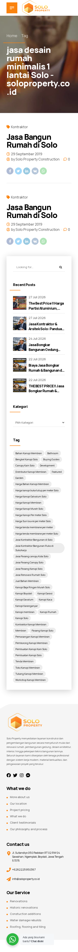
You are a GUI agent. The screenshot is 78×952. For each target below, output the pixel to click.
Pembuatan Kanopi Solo (28, 655)
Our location (18, 803)
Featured (57, 471)
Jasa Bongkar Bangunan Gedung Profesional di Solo (44, 349)
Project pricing (20, 810)
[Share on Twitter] (18, 170)
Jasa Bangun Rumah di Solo (31, 140)
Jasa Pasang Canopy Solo (29, 562)
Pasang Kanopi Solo (42, 630)
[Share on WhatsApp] (43, 170)
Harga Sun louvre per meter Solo (33, 521)
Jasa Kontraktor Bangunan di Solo (33, 539)
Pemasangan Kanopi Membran (32, 636)
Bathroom (52, 453)
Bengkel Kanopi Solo (26, 459)
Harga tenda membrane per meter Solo (36, 533)
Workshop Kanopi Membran (30, 679)
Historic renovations (24, 907)
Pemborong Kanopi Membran (31, 643)
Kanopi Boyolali (23, 593)
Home (11, 35)
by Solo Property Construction (35, 159)
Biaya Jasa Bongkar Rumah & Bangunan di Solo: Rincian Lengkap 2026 (46, 372)
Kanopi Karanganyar (26, 605)
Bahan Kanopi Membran (28, 453)
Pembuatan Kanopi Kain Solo (31, 649)
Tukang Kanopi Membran (29, 673)
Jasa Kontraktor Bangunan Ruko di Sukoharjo (34, 548)
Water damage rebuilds (25, 920)
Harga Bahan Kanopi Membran (32, 484)
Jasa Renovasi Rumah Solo (30, 574)
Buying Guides (51, 459)
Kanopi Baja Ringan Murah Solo (32, 587)
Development (47, 465)
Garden (19, 477)
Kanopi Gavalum (24, 599)
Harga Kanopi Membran (28, 502)
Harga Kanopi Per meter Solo (31, 515)
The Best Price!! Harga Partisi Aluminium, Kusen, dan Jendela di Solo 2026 (46, 310)
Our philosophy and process (28, 829)
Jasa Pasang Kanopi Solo (28, 568)
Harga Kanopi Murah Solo (29, 508)
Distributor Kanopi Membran (30, 471)
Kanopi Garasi (44, 593)
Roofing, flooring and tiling (28, 927)
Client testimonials (23, 822)
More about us (19, 797)
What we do (18, 816)
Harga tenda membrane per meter (34, 527)
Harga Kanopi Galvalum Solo (30, 496)
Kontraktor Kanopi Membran (30, 624)
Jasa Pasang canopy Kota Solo (31, 556)
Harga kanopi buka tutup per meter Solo (36, 490)
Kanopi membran (24, 612)
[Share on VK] (35, 170)
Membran (20, 630)
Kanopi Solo (21, 618)
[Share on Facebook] (9, 170)
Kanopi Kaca (45, 599)
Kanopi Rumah (48, 612)
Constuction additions (25, 914)
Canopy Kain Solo (24, 465)
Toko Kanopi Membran (27, 667)
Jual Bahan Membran (27, 581)
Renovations (18, 901)
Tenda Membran (24, 661)
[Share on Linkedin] (26, 170)
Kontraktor (19, 126)
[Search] (60, 267)
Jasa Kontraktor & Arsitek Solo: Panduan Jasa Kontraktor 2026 (46, 329)
